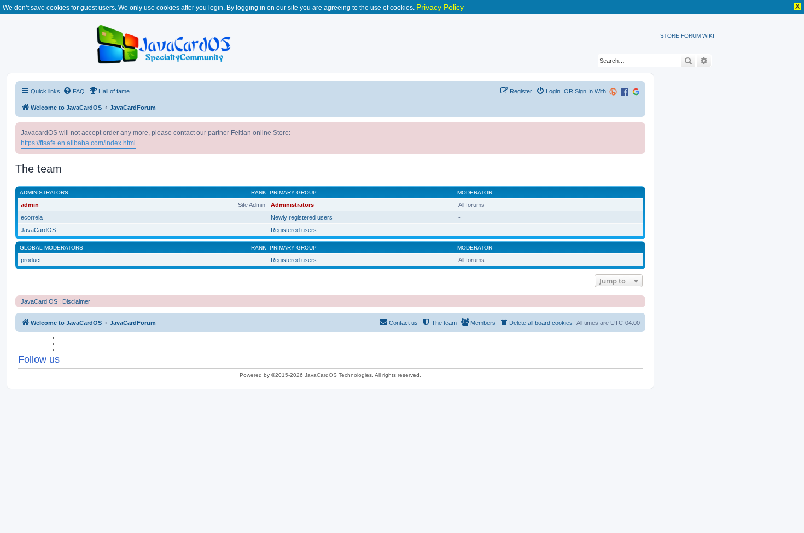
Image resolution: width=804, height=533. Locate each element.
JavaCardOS (38, 230)
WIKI (708, 36)
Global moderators (51, 248)
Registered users (294, 230)
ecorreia (32, 217)
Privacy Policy (440, 7)
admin (30, 205)
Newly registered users (302, 217)
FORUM (691, 36)
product (31, 260)
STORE (669, 36)
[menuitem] (74, 91)
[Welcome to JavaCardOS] (164, 42)
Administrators (44, 192)
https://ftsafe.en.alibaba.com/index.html (78, 143)
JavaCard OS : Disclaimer (55, 301)
